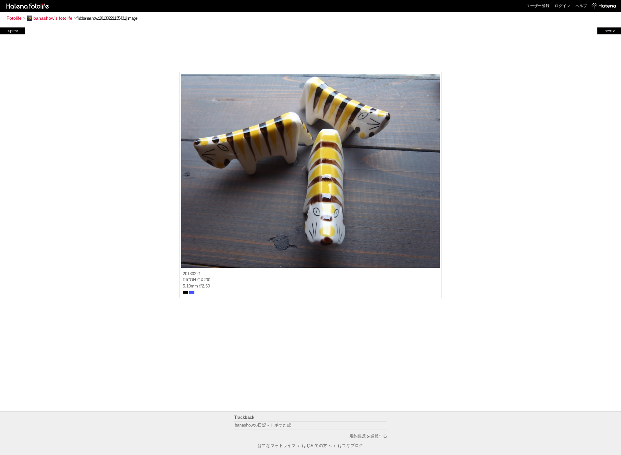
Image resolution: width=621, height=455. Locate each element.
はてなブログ (350, 445)
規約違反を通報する (368, 436)
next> (610, 30)
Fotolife (14, 18)
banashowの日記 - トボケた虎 (263, 425)
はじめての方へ (317, 445)
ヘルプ (581, 6)
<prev (12, 30)
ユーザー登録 (538, 6)
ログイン (562, 6)
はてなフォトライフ (277, 445)
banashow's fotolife (52, 18)
